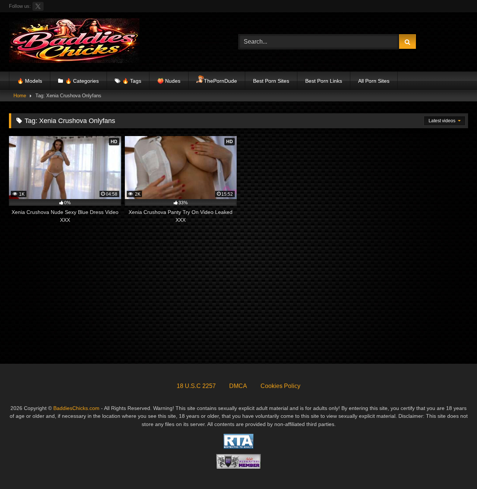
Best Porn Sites (271, 81)
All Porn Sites (373, 81)
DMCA (238, 386)
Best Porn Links (323, 81)
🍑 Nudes (168, 81)
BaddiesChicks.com (76, 408)
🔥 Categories (82, 81)
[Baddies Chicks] (74, 42)
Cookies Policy (280, 386)
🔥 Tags (131, 81)
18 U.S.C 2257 (196, 386)
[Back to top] (454, 467)
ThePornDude (220, 81)
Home (19, 95)
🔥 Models (29, 81)
